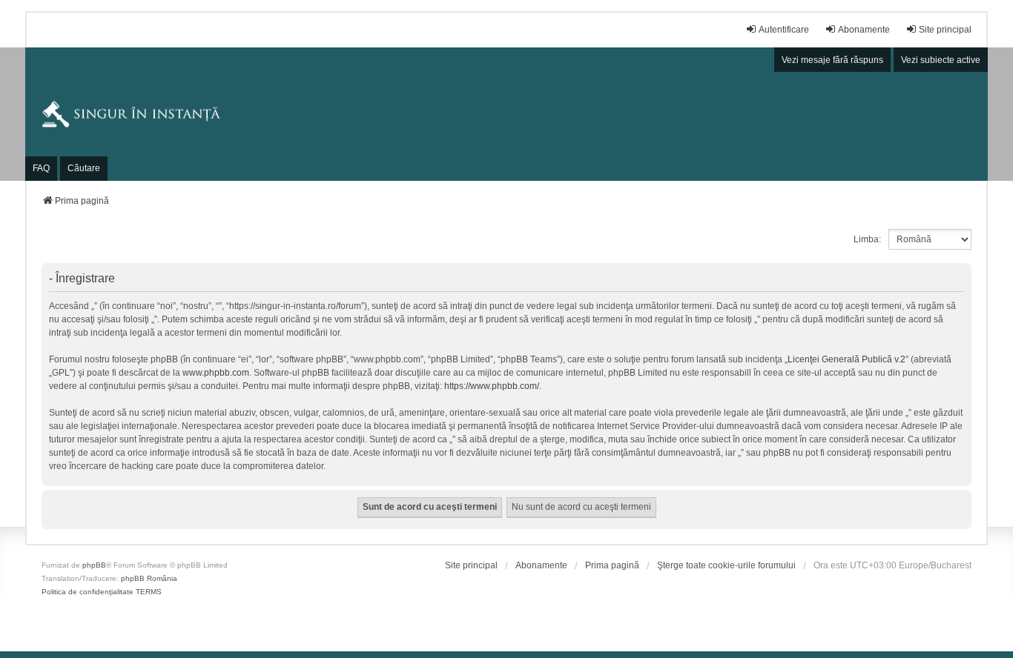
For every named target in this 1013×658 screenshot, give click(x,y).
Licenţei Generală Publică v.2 (846, 359)
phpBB (94, 565)
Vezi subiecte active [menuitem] (940, 60)
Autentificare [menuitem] (784, 29)
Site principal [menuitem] (945, 29)
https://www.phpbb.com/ (491, 386)
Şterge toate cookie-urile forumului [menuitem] (726, 565)
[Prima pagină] (506, 114)
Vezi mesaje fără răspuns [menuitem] (832, 60)
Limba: (867, 239)
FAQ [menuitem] (41, 168)
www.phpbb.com (215, 373)
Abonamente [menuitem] (864, 29)
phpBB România (149, 578)
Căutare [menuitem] (83, 168)
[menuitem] (471, 565)
